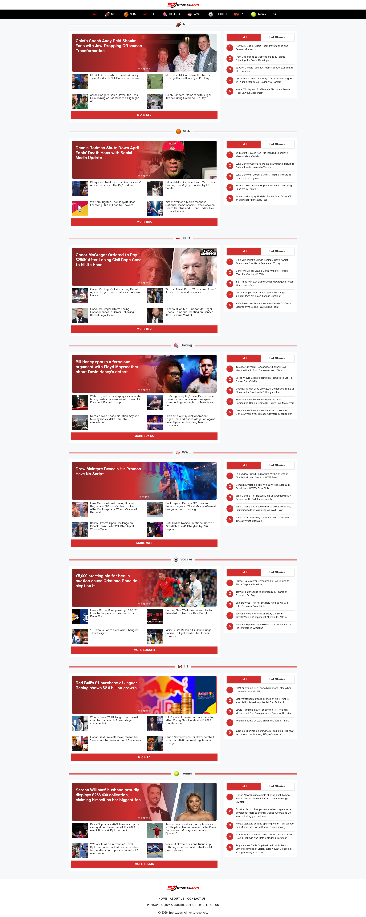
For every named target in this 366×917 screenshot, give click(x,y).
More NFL (144, 115)
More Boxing (144, 436)
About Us (177, 899)
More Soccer (144, 650)
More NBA (144, 222)
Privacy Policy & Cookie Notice (171, 905)
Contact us (196, 899)
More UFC (144, 329)
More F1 (144, 757)
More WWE (144, 543)
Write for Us (209, 905)
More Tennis (144, 864)
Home (93, 14)
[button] (275, 14)
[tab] (139, 68)
